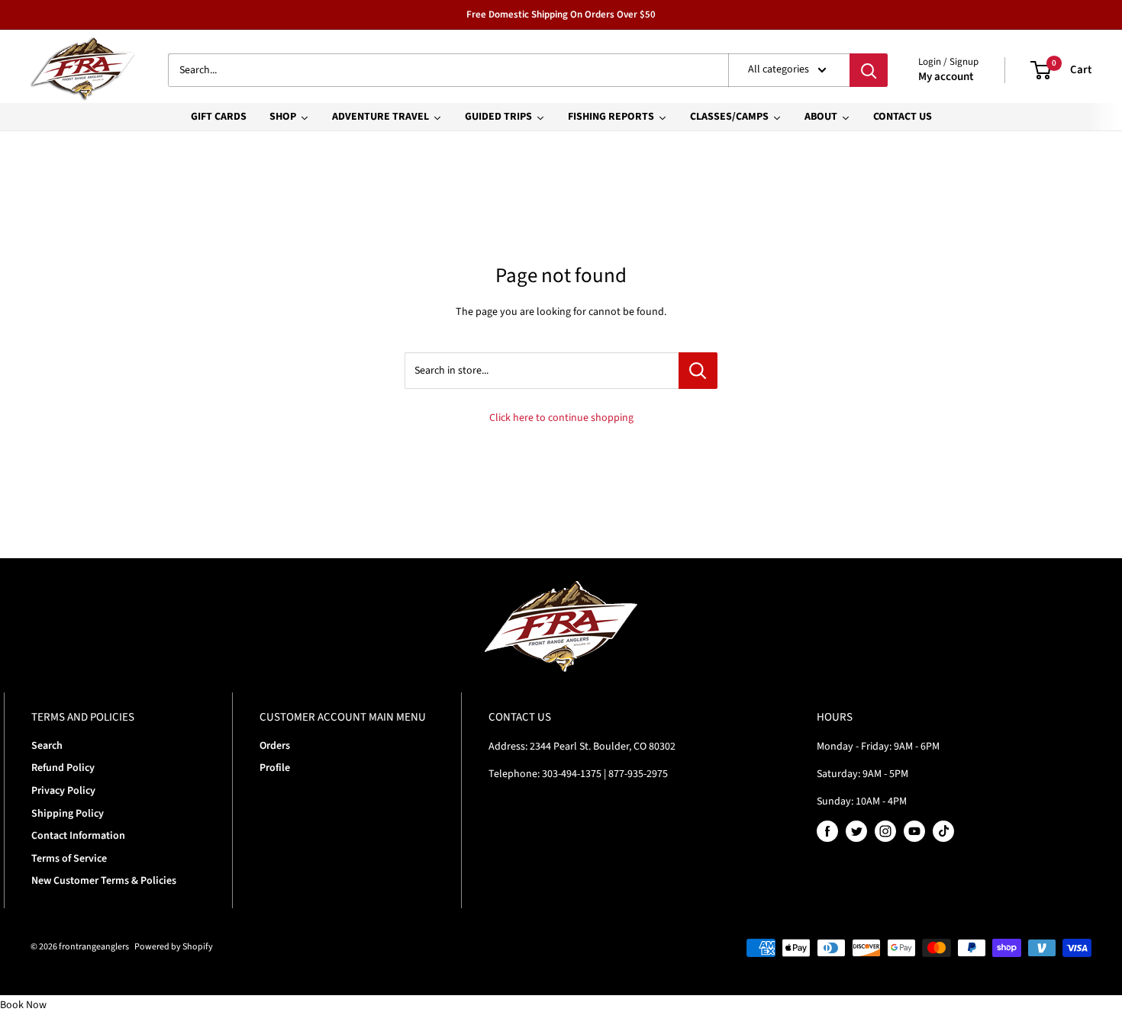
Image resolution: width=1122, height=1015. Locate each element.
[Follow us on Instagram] (885, 831)
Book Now (23, 1005)
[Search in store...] (698, 370)
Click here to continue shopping (561, 418)
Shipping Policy (67, 813)
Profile (275, 768)
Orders (275, 745)
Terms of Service (69, 858)
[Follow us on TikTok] (943, 831)
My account (945, 77)
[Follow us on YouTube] (914, 831)
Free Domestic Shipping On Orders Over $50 (561, 14)
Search (47, 745)
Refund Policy (63, 768)
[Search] (869, 70)
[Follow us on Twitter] (856, 831)
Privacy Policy (63, 790)
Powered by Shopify (173, 946)
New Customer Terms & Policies (103, 880)
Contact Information (78, 835)
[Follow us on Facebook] (827, 831)
